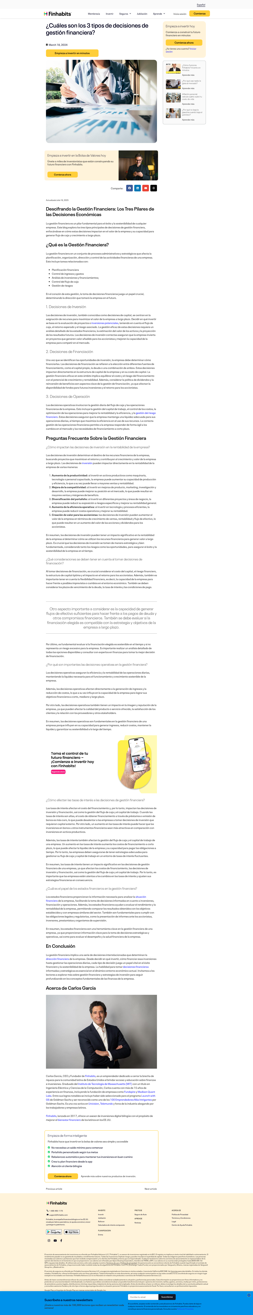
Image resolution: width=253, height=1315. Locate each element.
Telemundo (106, 1103)
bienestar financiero (69, 1119)
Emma (100, 1234)
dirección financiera (57, 958)
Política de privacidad (128, 1262)
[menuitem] (201, 4)
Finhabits (90, 1076)
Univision (94, 1103)
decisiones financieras (136, 966)
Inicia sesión (179, 13)
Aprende (157, 13)
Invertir (109, 13)
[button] (129, 188)
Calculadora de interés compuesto (111, 1224)
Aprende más (188, 74)
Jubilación (142, 13)
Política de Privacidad (180, 1214)
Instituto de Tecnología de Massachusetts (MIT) (105, 1083)
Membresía (94, 13)
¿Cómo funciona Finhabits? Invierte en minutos (191, 67)
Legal (174, 1221)
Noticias (138, 1222)
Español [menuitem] (201, 4)
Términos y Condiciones (181, 1217)
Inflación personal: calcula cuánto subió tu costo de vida (192, 96)
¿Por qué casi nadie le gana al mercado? (191, 82)
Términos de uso (112, 1262)
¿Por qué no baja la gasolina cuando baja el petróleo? (192, 112)
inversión (87, 463)
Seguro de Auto (141, 1214)
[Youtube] (55, 1240)
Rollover (101, 1221)
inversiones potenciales (104, 323)
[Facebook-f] (61, 1240)
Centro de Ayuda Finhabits (182, 1224)
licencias (174, 1271)
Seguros (123, 13)
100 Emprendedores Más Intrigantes (131, 1099)
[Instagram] (49, 1240)
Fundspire (129, 1091)
